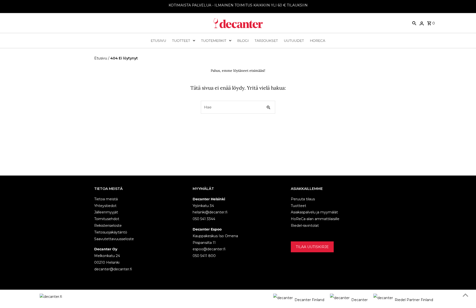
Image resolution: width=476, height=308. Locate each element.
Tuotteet (181, 40)
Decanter (359, 300)
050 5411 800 (204, 256)
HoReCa (317, 40)
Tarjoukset (266, 40)
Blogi (243, 40)
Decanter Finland (309, 300)
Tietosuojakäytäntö (110, 232)
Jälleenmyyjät (106, 212)
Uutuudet (294, 40)
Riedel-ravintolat (305, 225)
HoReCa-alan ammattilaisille (315, 219)
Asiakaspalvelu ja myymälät (314, 212)
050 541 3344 (204, 219)
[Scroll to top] (465, 295)
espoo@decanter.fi (209, 249)
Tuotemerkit (213, 40)
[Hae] (414, 23)
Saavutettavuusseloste (114, 238)
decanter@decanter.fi (113, 269)
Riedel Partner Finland (414, 300)
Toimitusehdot (106, 219)
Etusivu (158, 40)
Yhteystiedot (105, 205)
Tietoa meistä (106, 199)
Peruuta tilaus (303, 199)
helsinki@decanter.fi (210, 212)
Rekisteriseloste (108, 225)
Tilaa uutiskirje (312, 246)
